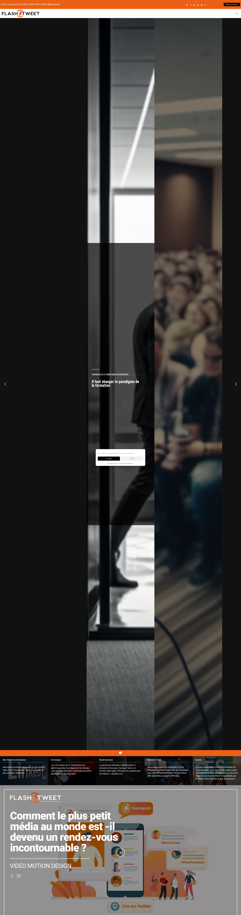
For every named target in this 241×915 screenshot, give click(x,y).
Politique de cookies (113, 463)
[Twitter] (187, 5)
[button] (120, 853)
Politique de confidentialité (125, 463)
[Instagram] (205, 5)
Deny (132, 458)
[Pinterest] (198, 5)
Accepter (109, 458)
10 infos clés (33, 770)
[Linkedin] (201, 5)
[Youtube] (194, 5)
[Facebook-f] (190, 5)
